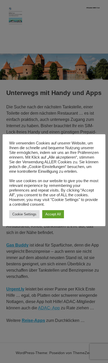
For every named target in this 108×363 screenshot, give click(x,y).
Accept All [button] (53, 214)
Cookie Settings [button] (24, 214)
